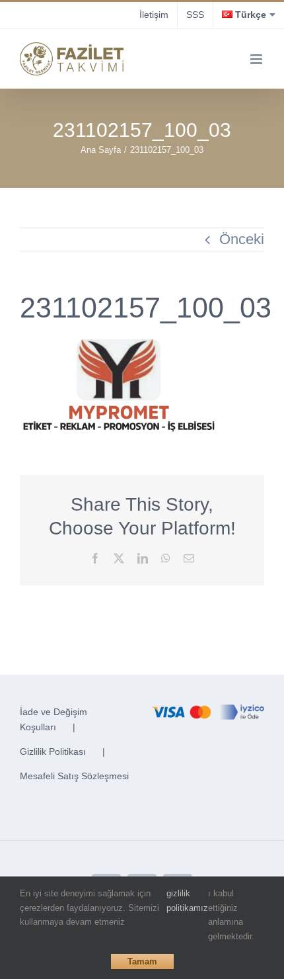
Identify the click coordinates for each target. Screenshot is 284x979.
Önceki (241, 239)
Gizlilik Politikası (53, 751)
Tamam (142, 961)
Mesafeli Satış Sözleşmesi (74, 776)
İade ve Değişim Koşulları (53, 719)
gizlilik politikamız (187, 900)
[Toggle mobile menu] (257, 59)
